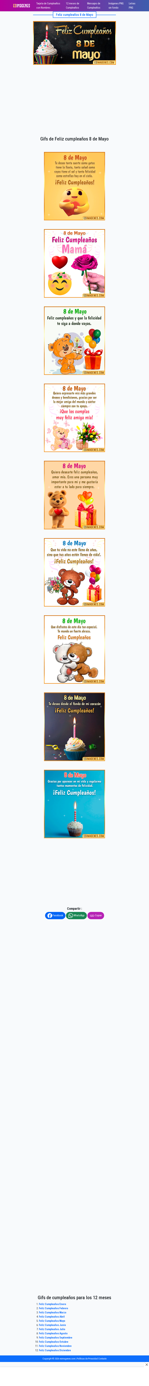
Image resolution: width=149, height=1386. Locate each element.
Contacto (102, 1358)
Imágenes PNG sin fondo (116, 5)
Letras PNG (132, 5)
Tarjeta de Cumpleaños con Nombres (48, 5)
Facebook (57, 915)
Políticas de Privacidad (87, 1358)
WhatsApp (78, 915)
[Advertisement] (74, 93)
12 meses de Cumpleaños (72, 5)
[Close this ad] (146, 1364)
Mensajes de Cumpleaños (93, 5)
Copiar (98, 915)
